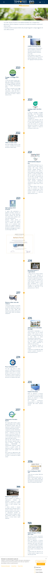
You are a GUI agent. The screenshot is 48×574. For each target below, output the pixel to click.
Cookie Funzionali (39, 569)
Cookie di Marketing (39, 572)
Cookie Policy (13, 566)
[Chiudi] (46, 559)
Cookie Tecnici (38, 567)
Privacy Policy (20, 566)
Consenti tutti (41, 564)
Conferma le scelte (41, 561)
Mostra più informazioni (5, 566)
